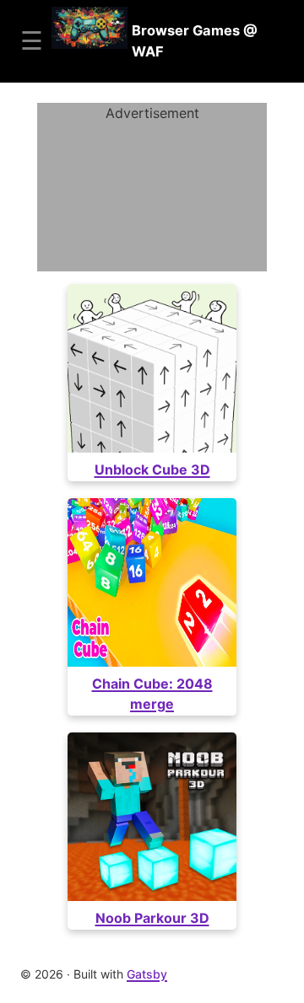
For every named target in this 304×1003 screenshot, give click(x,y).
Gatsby (147, 974)
